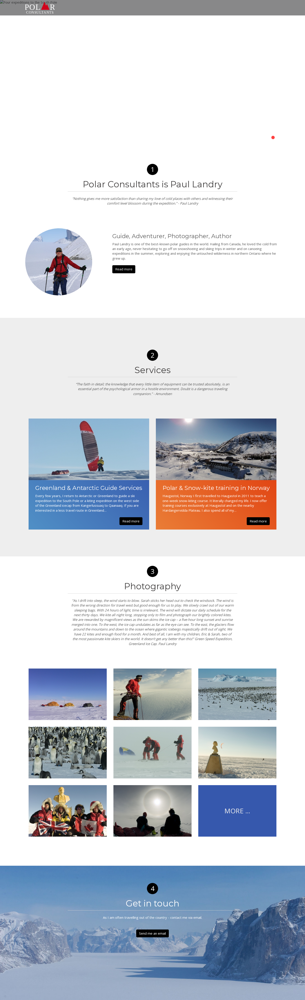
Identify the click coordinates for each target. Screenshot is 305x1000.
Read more (123, 269)
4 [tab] (280, 137)
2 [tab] (266, 137)
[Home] (39, 8)
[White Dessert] (152, 694)
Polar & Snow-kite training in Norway (216, 487)
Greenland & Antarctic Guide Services (88, 487)
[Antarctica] (68, 694)
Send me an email (152, 933)
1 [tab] (259, 137)
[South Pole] (152, 752)
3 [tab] (273, 137)
